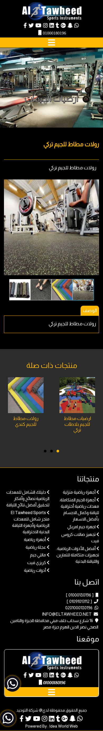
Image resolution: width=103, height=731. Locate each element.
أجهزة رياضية (35, 539)
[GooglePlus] (63, 26)
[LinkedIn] (51, 26)
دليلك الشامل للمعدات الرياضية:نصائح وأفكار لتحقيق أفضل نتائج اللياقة (27, 498)
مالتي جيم (38, 555)
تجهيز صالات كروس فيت (80, 537)
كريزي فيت (36, 562)
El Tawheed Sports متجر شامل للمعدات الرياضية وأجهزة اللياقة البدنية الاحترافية (30, 522)
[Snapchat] (70, 26)
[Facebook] (25, 26)
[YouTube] (38, 26)
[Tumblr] (57, 26)
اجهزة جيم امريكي (81, 526)
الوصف (90, 310)
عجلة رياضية (36, 547)
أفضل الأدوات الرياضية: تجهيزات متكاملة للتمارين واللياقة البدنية (78, 555)
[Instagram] (45, 26)
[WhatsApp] (76, 26)
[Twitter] (31, 26)
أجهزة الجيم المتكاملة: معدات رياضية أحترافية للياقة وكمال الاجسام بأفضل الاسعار (79, 509)
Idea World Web (63, 726)
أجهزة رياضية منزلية (79, 492)
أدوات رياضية (35, 570)
